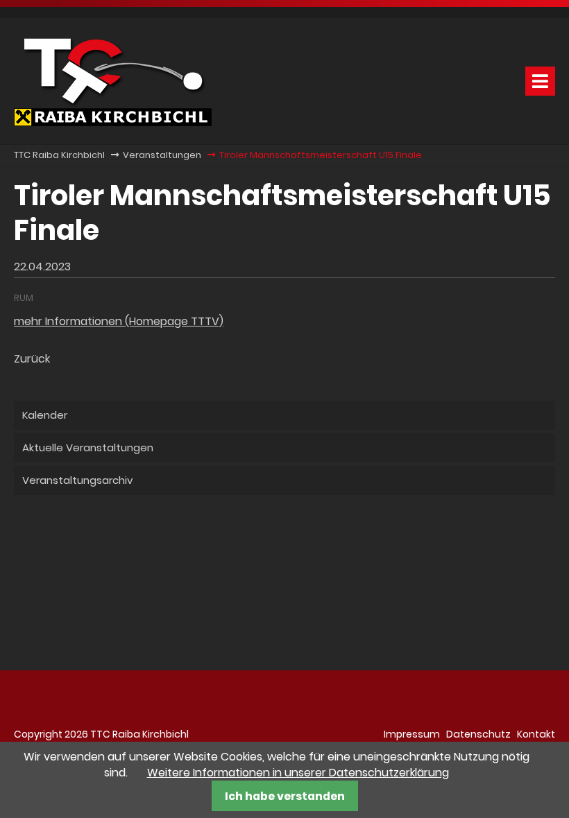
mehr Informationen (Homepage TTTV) (118, 321)
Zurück (32, 359)
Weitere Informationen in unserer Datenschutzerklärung (298, 773)
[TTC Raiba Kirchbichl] (113, 122)
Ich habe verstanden (285, 796)
